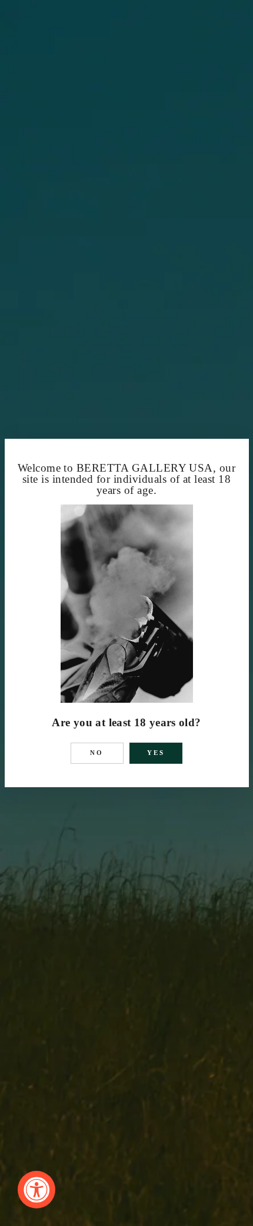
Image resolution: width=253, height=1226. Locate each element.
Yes (156, 752)
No (97, 752)
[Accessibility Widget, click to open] (36, 1189)
